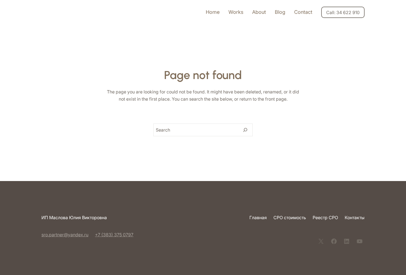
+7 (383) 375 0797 (114, 234)
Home (213, 12)
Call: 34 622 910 (343, 12)
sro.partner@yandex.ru (64, 234)
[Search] (245, 130)
